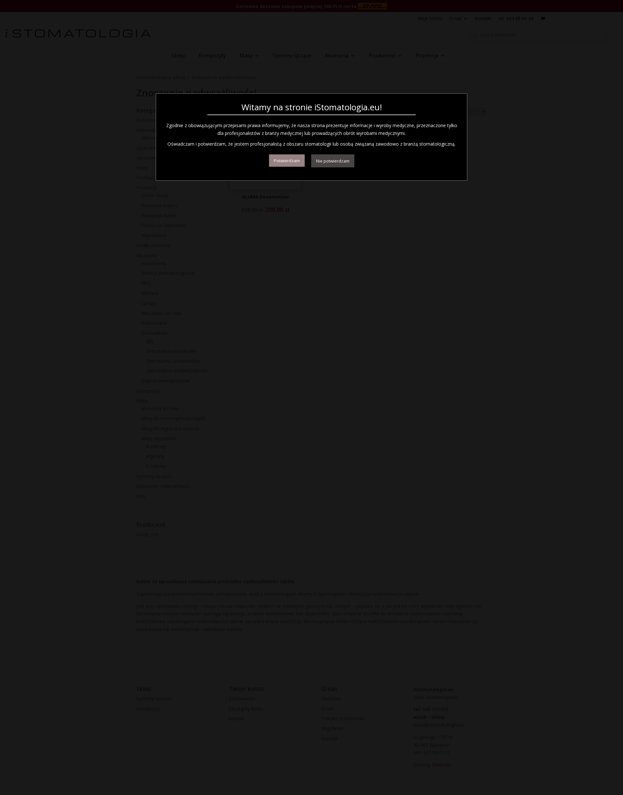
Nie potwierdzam (332, 161)
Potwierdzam (287, 160)
